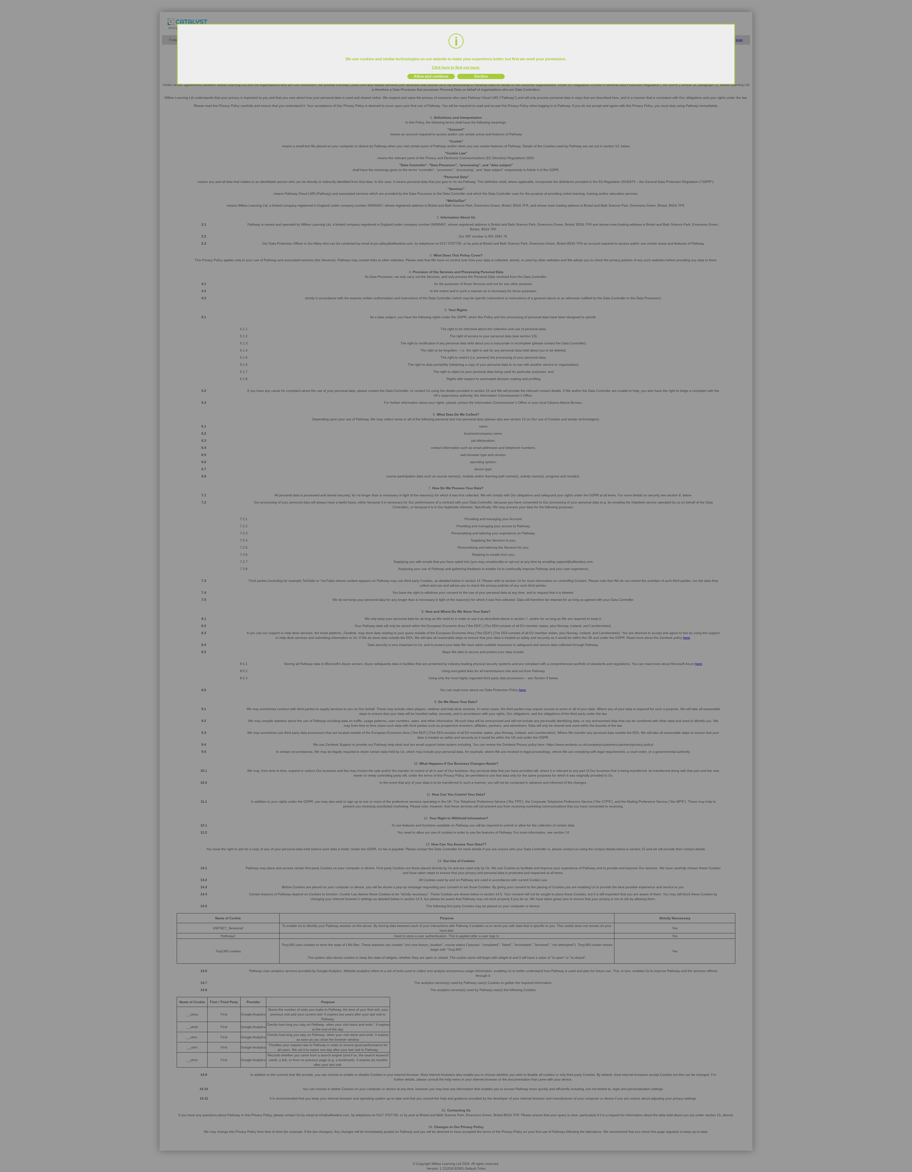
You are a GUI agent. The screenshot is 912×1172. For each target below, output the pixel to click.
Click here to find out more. (456, 68)
